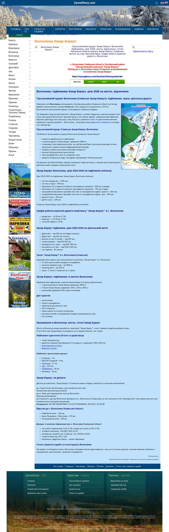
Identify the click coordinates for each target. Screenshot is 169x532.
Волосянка (14, 56)
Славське (46, 358)
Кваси (11, 75)
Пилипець (46, 363)
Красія (12, 83)
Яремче (12, 151)
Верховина (14, 48)
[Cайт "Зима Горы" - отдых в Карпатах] (166, 2)
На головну (58, 466)
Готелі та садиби (39, 30)
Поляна (100, 466)
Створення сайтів (118, 489)
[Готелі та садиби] (156, 2)
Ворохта (13, 60)
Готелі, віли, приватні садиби (128, 466)
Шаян (11, 143)
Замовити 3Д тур (118, 485)
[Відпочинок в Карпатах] (84, 19)
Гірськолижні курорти (79, 481)
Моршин (91, 466)
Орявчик (13, 102)
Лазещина (14, 87)
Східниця (69, 466)
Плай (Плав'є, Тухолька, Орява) (17, 111)
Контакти (153, 29)
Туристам (105, 29)
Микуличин (14, 95)
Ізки (44, 366)
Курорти (60, 29)
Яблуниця (13, 147)
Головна (15, 29)
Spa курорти (74, 485)
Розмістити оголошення (38, 489)
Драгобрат (14, 67)
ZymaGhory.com (84, 2)
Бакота (12, 40)
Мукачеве (13, 98)
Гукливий (13, 64)
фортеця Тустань (49, 348)
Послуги (91, 29)
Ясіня (11, 155)
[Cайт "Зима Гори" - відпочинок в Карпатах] (162, 2)
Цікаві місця (74, 489)
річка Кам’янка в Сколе (52, 346)
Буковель (110, 466)
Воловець (13, 52)
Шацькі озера (15, 140)
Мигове (12, 91)
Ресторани (75, 29)
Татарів (12, 132)
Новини (139, 29)
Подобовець (47, 369)
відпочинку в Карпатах (100, 122)
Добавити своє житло (37, 493)
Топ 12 (26, 30)
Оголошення (122, 29)
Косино (12, 79)
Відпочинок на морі (119, 481)
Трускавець (80, 466)
